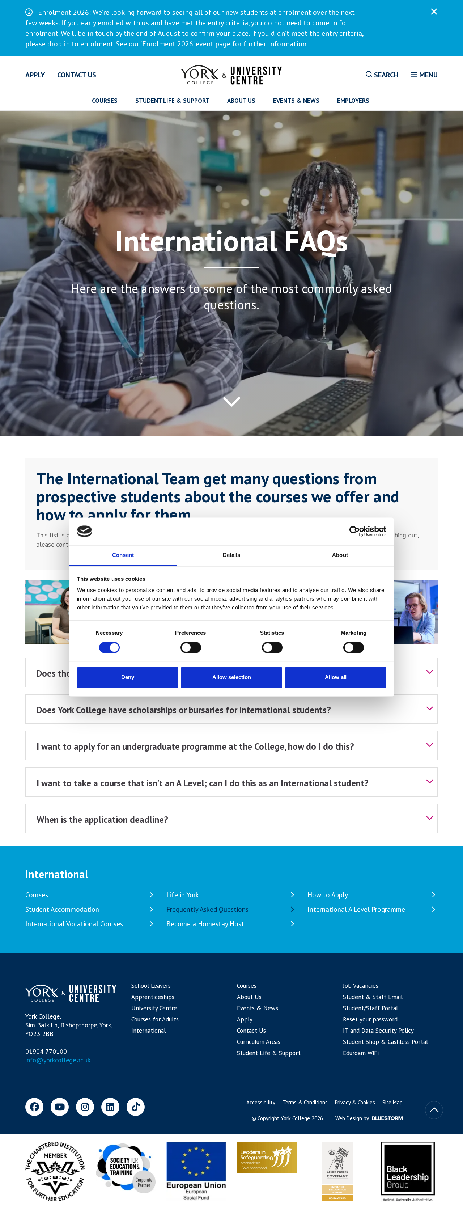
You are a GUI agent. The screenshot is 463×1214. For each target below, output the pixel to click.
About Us (241, 101)
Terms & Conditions (305, 1102)
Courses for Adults (155, 1019)
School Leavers (151, 986)
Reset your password (370, 1019)
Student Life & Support (172, 101)
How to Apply (327, 895)
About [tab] (340, 555)
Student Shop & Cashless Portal (385, 1042)
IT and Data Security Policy (378, 1031)
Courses (105, 101)
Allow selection (231, 677)
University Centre (154, 1008)
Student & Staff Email (373, 997)
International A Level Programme (356, 909)
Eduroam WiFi (361, 1053)
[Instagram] (85, 1107)
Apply (35, 75)
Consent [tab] (123, 555)
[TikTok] (136, 1107)
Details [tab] (232, 555)
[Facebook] (34, 1107)
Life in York (182, 895)
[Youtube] (60, 1107)
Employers (353, 101)
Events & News (296, 101)
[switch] (190, 647)
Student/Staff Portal (370, 1008)
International (56, 874)
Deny (127, 677)
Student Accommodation (62, 909)
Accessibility (260, 1102)
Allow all (336, 677)
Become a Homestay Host (205, 923)
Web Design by (352, 1118)
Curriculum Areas (258, 1042)
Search (385, 75)
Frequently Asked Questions (207, 909)
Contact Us (76, 75)
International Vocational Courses (74, 923)
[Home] (231, 74)
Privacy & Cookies (355, 1102)
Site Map (392, 1102)
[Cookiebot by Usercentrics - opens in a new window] (354, 531)
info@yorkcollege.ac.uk (57, 1060)
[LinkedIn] (110, 1107)
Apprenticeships (152, 997)
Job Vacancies (360, 986)
